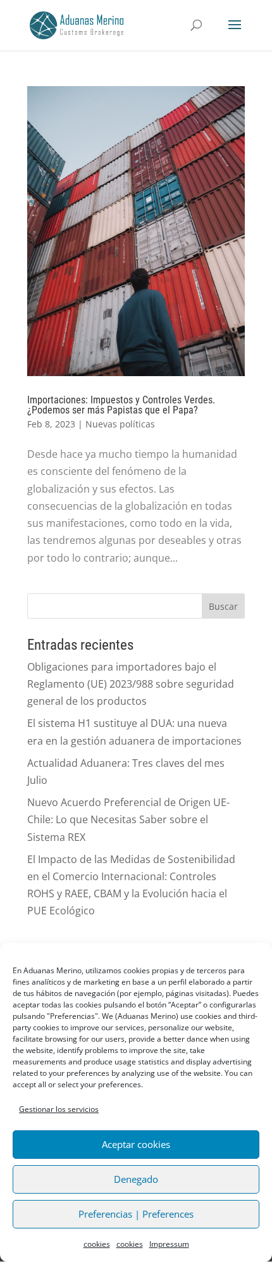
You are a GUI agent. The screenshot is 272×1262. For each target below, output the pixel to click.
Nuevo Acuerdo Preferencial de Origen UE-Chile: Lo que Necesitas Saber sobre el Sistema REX (128, 819)
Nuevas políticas (120, 424)
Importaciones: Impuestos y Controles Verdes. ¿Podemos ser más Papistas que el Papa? (121, 405)
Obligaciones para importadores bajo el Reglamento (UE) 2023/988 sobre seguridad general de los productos (130, 684)
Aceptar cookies (136, 1144)
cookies (96, 1244)
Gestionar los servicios (59, 1109)
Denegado (136, 1179)
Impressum (169, 1244)
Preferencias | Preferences (136, 1214)
